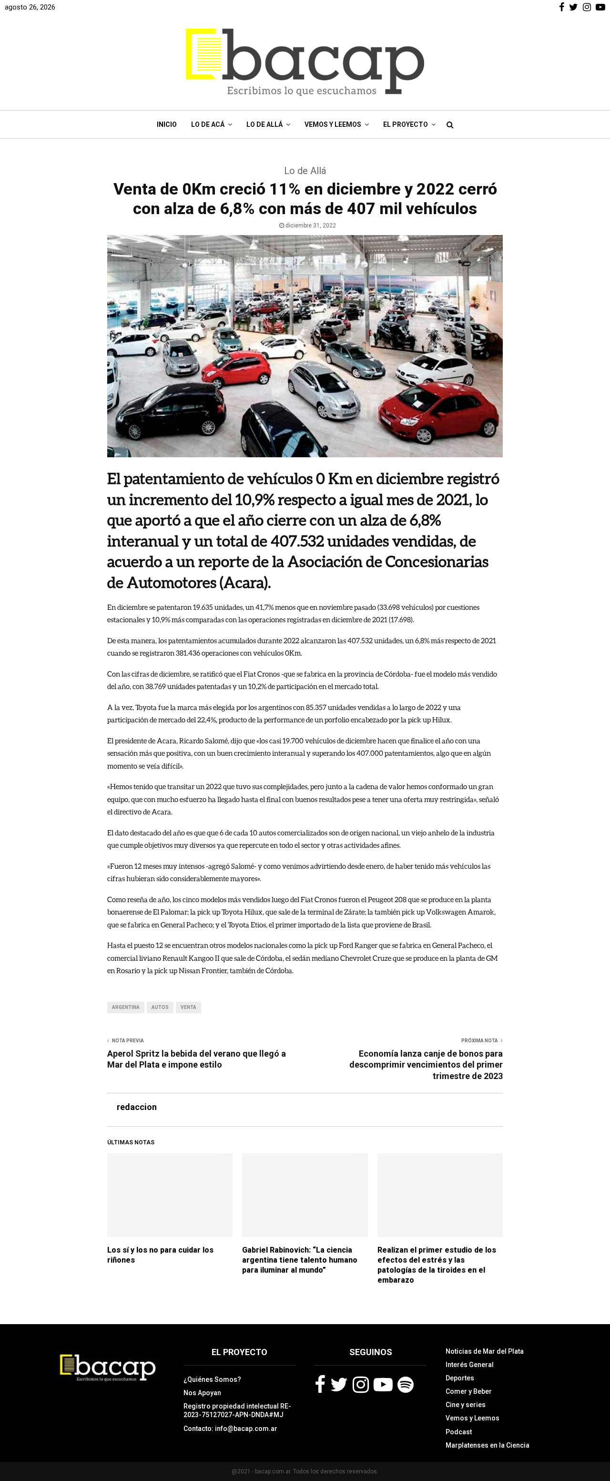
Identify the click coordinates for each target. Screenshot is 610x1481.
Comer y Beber (469, 1391)
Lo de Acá (207, 124)
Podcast (459, 1432)
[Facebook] (320, 1384)
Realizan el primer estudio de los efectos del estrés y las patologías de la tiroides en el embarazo (436, 1264)
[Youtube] (383, 1384)
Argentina (126, 1007)
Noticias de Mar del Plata (485, 1351)
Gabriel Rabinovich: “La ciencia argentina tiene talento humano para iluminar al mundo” (299, 1260)
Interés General (470, 1364)
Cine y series (466, 1405)
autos (160, 1007)
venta (188, 1007)
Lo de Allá (264, 124)
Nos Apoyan (202, 1393)
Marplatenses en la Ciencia (487, 1445)
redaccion (137, 1107)
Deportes (460, 1378)
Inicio (167, 124)
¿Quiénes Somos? (212, 1379)
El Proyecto (405, 124)
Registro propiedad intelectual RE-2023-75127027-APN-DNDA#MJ (237, 1410)
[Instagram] (361, 1384)
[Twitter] (339, 1384)
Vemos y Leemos (333, 124)
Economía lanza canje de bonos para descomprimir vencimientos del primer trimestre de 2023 (426, 1065)
